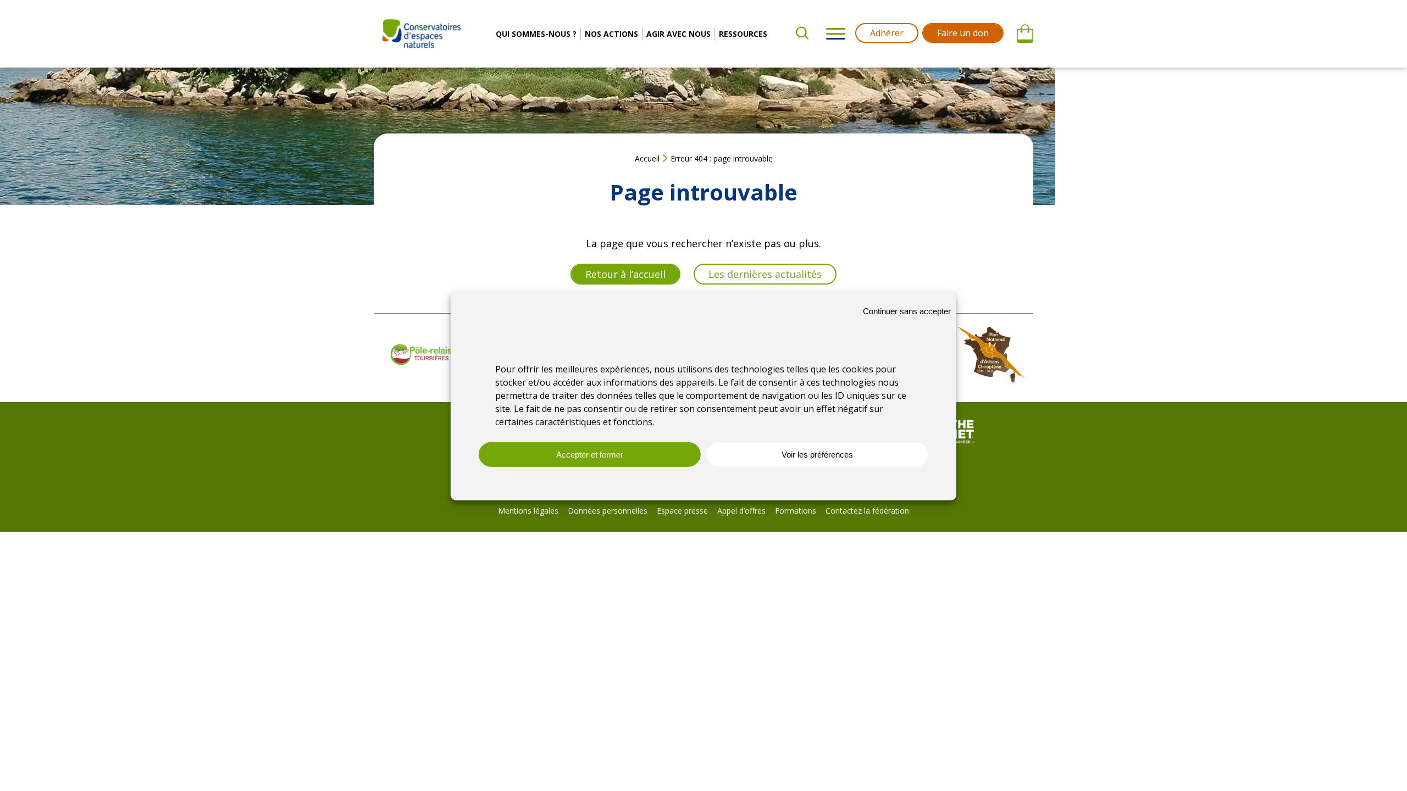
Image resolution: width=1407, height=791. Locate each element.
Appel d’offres (741, 510)
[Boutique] (1025, 34)
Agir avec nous (678, 34)
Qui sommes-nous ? (536, 34)
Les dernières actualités (765, 274)
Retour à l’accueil (625, 274)
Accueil (647, 158)
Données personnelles (607, 510)
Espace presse (682, 510)
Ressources (743, 34)
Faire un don (963, 33)
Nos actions (611, 34)
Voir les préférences (817, 454)
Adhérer (887, 33)
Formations (795, 510)
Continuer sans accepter (907, 310)
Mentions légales (528, 510)
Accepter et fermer (589, 454)
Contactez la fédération (867, 510)
